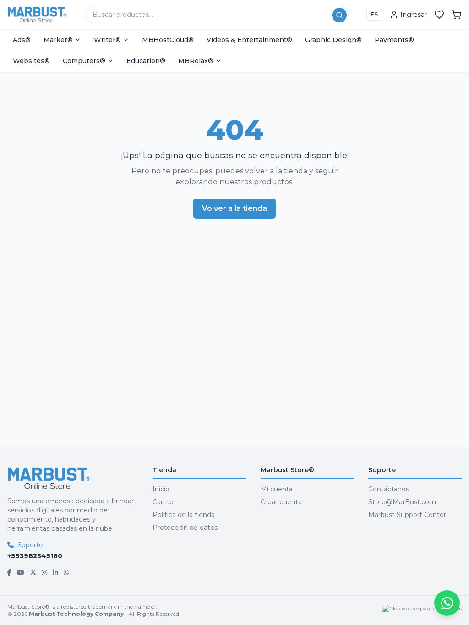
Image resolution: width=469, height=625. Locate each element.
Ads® (22, 40)
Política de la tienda (184, 515)
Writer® (107, 40)
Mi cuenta (277, 489)
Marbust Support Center (407, 515)
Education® (145, 61)
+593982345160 (34, 556)
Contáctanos (388, 489)
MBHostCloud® (168, 40)
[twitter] (33, 572)
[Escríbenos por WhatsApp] (447, 603)
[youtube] (20, 572)
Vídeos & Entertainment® (249, 40)
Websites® (31, 61)
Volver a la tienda (234, 208)
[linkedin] (55, 572)
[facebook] (9, 572)
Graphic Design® (333, 40)
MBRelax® (195, 61)
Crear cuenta (281, 502)
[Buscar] (339, 15)
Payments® (394, 40)
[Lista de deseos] (439, 15)
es (374, 14)
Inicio (161, 489)
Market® (58, 40)
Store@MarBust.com (402, 502)
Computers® (84, 61)
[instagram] (44, 572)
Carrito (163, 502)
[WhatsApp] (66, 572)
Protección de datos (185, 527)
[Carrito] (457, 15)
